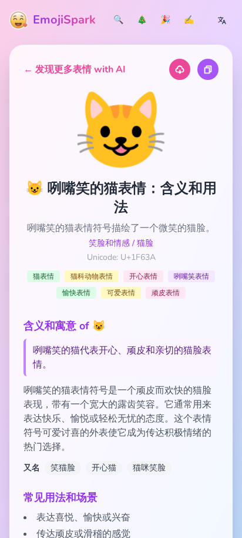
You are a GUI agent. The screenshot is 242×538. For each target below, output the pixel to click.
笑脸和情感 (109, 243)
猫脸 (145, 243)
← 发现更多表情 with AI (74, 69)
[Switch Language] (222, 20)
